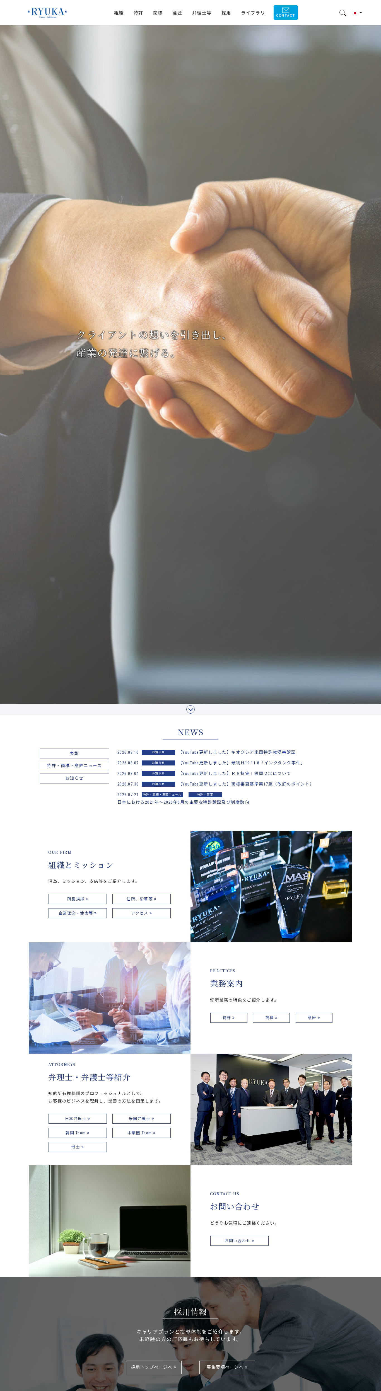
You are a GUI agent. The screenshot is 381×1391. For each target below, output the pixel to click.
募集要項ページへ (226, 1367)
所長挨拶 (76, 899)
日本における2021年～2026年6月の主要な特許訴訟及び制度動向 (183, 802)
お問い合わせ (238, 1241)
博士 (76, 1147)
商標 (270, 1018)
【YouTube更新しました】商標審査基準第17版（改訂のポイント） (246, 784)
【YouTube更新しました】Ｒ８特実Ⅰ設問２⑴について (234, 773)
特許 (228, 1018)
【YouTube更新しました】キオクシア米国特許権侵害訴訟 (237, 752)
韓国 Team (76, 1133)
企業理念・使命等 (77, 913)
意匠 (313, 1018)
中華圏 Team (140, 1133)
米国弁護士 (140, 1118)
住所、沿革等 (140, 899)
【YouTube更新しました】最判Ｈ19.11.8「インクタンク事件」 (241, 762)
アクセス (140, 913)
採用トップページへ (152, 1367)
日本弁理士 (76, 1118)
